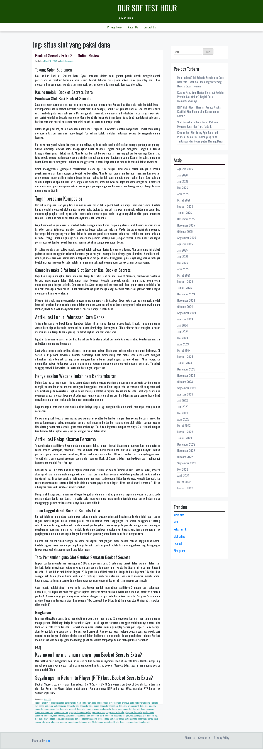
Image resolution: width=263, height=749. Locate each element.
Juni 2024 (182, 332)
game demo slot (125, 709)
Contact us (150, 27)
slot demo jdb (136, 715)
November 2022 (186, 450)
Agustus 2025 (185, 244)
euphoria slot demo (108, 709)
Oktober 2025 (185, 231)
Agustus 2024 (185, 319)
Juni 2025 (182, 256)
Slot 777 (47, 699)
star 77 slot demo (95, 721)
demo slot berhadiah (109, 705)
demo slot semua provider (88, 709)
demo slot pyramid (68, 709)
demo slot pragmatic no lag (47, 709)
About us (133, 27)
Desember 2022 (186, 444)
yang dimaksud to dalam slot (138, 721)
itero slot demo (139, 709)
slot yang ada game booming (54, 721)
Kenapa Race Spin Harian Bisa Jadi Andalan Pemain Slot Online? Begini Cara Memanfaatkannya (200, 96)
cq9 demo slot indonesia (55, 705)
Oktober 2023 (185, 382)
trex (47, 740)
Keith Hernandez (67, 61)
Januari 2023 (184, 438)
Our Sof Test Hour (147, 8)
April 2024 (183, 344)
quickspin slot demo (43, 715)
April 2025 (183, 269)
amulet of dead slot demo (53, 702)
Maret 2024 (184, 350)
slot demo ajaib (83, 715)
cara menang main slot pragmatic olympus (110, 702)
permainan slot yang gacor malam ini (108, 712)
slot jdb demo (54, 718)
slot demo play (41, 718)
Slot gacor (179, 551)
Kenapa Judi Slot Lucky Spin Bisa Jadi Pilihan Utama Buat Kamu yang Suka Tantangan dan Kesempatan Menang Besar (200, 137)
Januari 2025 (184, 288)
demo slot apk (73, 705)
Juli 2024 (182, 325)
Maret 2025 (184, 275)
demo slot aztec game (89, 705)
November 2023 (186, 375)
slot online (179, 536)
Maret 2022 (184, 482)
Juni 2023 (182, 407)
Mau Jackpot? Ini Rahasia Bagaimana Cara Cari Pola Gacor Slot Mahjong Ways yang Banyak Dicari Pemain (200, 81)
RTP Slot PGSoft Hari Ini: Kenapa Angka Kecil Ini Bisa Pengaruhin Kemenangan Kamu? (199, 111)
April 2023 (183, 419)
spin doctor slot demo (77, 721)
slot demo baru (97, 715)
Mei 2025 (182, 263)
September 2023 (186, 388)
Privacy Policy (114, 27)
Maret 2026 (184, 200)
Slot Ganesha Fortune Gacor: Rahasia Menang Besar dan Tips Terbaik (197, 124)
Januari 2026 (184, 213)
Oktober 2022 (185, 457)
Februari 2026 (185, 206)
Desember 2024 (186, 294)
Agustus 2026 (185, 169)
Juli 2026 (182, 175)
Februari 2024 (185, 357)
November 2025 (186, 225)
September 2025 (186, 238)
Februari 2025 (185, 281)
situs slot (179, 515)
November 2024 (186, 300)
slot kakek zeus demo (70, 718)
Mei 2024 (182, 338)
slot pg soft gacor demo (114, 718)
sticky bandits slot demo (114, 721)
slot (176, 522)
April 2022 (183, 475)
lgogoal (178, 543)
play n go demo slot (133, 712)
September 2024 (186, 313)
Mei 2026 (182, 188)
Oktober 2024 (185, 306)
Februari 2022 (185, 488)
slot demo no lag (150, 715)
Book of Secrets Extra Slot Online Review (67, 55)
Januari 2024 (184, 363)
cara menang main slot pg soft (78, 702)
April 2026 (183, 194)
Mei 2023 (182, 413)
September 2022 (186, 463)
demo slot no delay (148, 705)
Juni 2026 (182, 181)
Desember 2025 (186, 219)
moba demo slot (61, 712)
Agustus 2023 (185, 394)
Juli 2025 (182, 250)
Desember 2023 (186, 369)
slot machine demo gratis (92, 718)
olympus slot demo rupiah (80, 712)
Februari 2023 (185, 432)
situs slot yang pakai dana (64, 715)
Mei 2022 (182, 469)
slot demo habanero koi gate (117, 715)
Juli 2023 (182, 400)
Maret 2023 (184, 425)
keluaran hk (180, 529)
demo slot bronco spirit (129, 705)
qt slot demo (148, 712)
